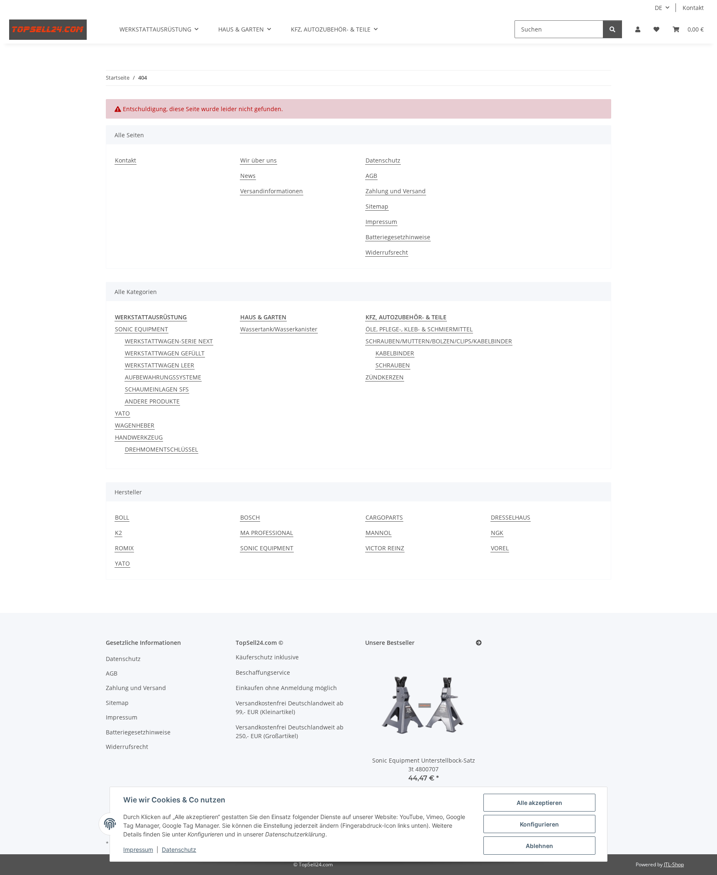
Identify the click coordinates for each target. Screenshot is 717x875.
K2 (118, 533)
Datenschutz (179, 849)
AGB (371, 176)
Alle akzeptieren (539, 802)
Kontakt (693, 8)
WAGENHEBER (134, 425)
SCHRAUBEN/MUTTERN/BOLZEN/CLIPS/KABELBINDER (439, 341)
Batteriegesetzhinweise (398, 237)
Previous (386, 723)
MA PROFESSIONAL (266, 533)
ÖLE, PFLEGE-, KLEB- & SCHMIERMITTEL (419, 329)
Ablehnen (539, 845)
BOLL (122, 517)
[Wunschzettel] (656, 29)
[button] (638, 29)
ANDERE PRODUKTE (152, 401)
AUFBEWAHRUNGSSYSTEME (163, 377)
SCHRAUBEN (393, 365)
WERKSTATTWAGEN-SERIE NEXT (169, 341)
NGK (497, 533)
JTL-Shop (674, 864)
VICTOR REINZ (385, 548)
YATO (122, 413)
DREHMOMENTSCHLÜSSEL (161, 449)
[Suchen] (612, 29)
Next (461, 723)
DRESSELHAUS (510, 517)
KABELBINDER (395, 353)
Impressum (138, 849)
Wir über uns (258, 160)
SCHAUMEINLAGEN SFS (157, 389)
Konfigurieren (539, 824)
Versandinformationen (271, 191)
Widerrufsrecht (387, 252)
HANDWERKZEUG (139, 437)
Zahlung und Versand (396, 191)
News (248, 176)
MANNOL (378, 533)
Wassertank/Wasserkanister (278, 329)
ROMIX (124, 548)
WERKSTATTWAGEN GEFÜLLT (165, 353)
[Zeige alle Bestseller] (479, 643)
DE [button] (658, 8)
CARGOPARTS (384, 517)
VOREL (500, 548)
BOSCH (250, 517)
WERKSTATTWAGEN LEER (159, 365)
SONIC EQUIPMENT (141, 329)
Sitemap (377, 206)
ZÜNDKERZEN (385, 377)
